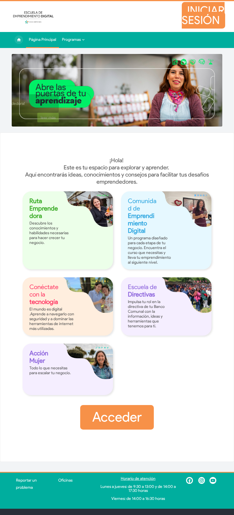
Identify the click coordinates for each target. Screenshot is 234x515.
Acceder (117, 418)
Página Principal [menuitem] (19, 42)
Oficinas (65, 482)
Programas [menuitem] (71, 41)
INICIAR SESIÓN (207, 15)
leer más (106, 119)
